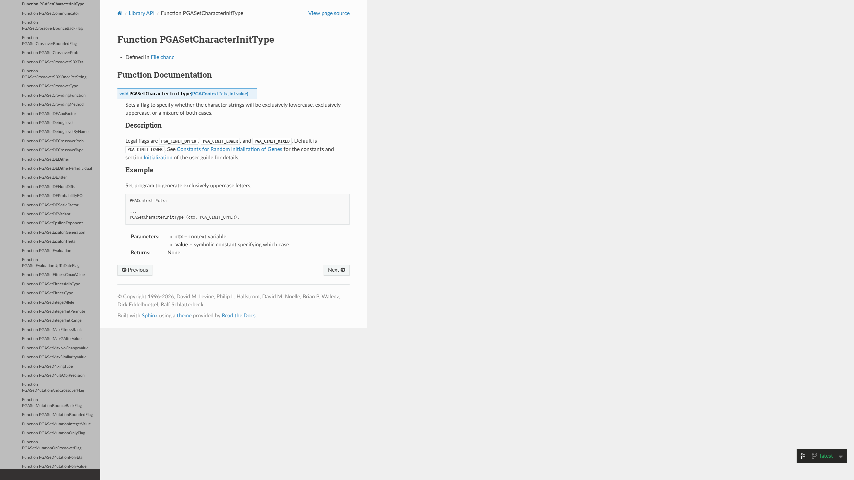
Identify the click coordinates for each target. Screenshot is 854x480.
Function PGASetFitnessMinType (51, 284)
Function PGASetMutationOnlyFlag (53, 433)
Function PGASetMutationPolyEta (52, 457)
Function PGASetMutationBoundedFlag (57, 415)
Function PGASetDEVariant (46, 214)
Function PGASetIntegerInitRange (51, 320)
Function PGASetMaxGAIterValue (51, 339)
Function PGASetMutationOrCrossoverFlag (51, 445)
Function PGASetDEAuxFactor (49, 114)
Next (334, 270)
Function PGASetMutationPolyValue (54, 466)
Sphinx (150, 315)
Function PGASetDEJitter (44, 177)
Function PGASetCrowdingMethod (53, 104)
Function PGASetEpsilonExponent (52, 223)
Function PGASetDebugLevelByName (55, 132)
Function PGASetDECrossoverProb (53, 141)
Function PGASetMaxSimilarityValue (54, 357)
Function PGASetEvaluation (46, 251)
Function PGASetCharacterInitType (53, 4)
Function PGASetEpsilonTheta (48, 241)
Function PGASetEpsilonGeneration (53, 232)
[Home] (119, 13)
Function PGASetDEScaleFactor (50, 205)
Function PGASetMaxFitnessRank (52, 330)
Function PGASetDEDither (45, 159)
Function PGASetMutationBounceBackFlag (52, 403)
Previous (137, 270)
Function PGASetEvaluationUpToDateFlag (50, 263)
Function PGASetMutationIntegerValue (56, 424)
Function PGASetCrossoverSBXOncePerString (54, 74)
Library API (141, 13)
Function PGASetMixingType (47, 366)
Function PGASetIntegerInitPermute (53, 311)
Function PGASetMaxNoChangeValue (55, 348)
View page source (329, 13)
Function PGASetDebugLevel (47, 123)
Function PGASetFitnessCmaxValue (53, 275)
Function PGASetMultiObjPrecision (53, 375)
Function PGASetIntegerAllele (48, 302)
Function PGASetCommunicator (50, 13)
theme (184, 315)
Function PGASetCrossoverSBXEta (52, 62)
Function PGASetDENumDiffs (48, 187)
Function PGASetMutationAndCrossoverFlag (53, 387)
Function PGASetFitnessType (47, 293)
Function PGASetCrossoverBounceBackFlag (52, 25)
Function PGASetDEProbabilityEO (52, 196)
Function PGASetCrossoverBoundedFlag (49, 41)
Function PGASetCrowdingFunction (54, 95)
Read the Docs (239, 315)
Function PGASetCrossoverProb (50, 53)
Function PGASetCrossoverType (50, 86)
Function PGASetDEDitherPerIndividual (57, 168)
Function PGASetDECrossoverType (52, 150)
